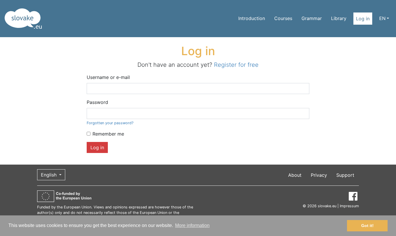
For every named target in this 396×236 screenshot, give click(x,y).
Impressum (349, 206)
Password (97, 102)
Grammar (311, 18)
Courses (283, 18)
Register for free (236, 64)
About (294, 175)
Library (338, 18)
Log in (363, 18)
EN (382, 18)
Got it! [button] (367, 225)
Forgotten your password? (110, 123)
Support (345, 175)
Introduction (251, 18)
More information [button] (192, 225)
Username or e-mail (108, 77)
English (49, 175)
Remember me (108, 134)
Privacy (319, 175)
